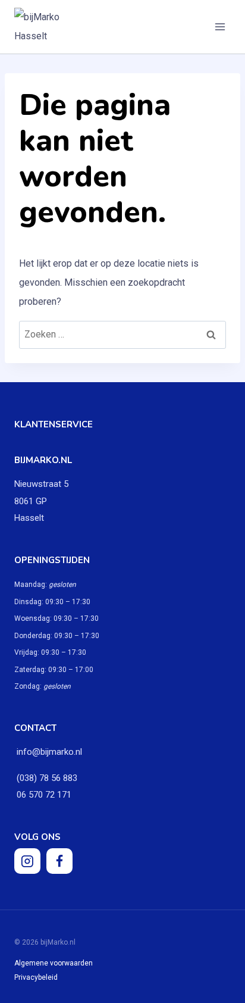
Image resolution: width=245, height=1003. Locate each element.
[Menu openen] (220, 26)
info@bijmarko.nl (49, 751)
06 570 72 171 (42, 794)
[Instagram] (27, 861)
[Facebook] (59, 861)
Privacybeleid (36, 977)
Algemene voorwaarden (53, 963)
